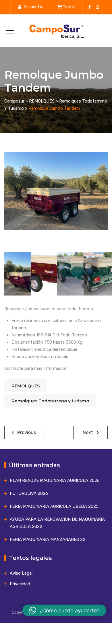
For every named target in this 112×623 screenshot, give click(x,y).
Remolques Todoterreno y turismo (50, 401)
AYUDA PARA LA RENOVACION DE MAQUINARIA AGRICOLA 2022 (57, 523)
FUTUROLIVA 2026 (29, 493)
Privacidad (20, 583)
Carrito (69, 7)
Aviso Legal (21, 573)
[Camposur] (56, 30)
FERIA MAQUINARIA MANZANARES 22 (47, 539)
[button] (64, 610)
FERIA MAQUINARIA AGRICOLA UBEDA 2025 (54, 506)
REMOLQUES (25, 386)
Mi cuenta (33, 7)
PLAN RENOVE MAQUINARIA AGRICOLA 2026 (55, 480)
